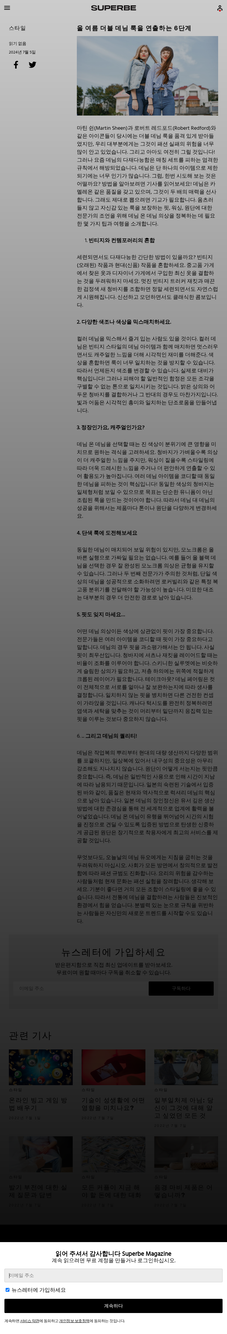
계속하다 (113, 1305)
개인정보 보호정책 (74, 1321)
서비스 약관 (29, 1321)
